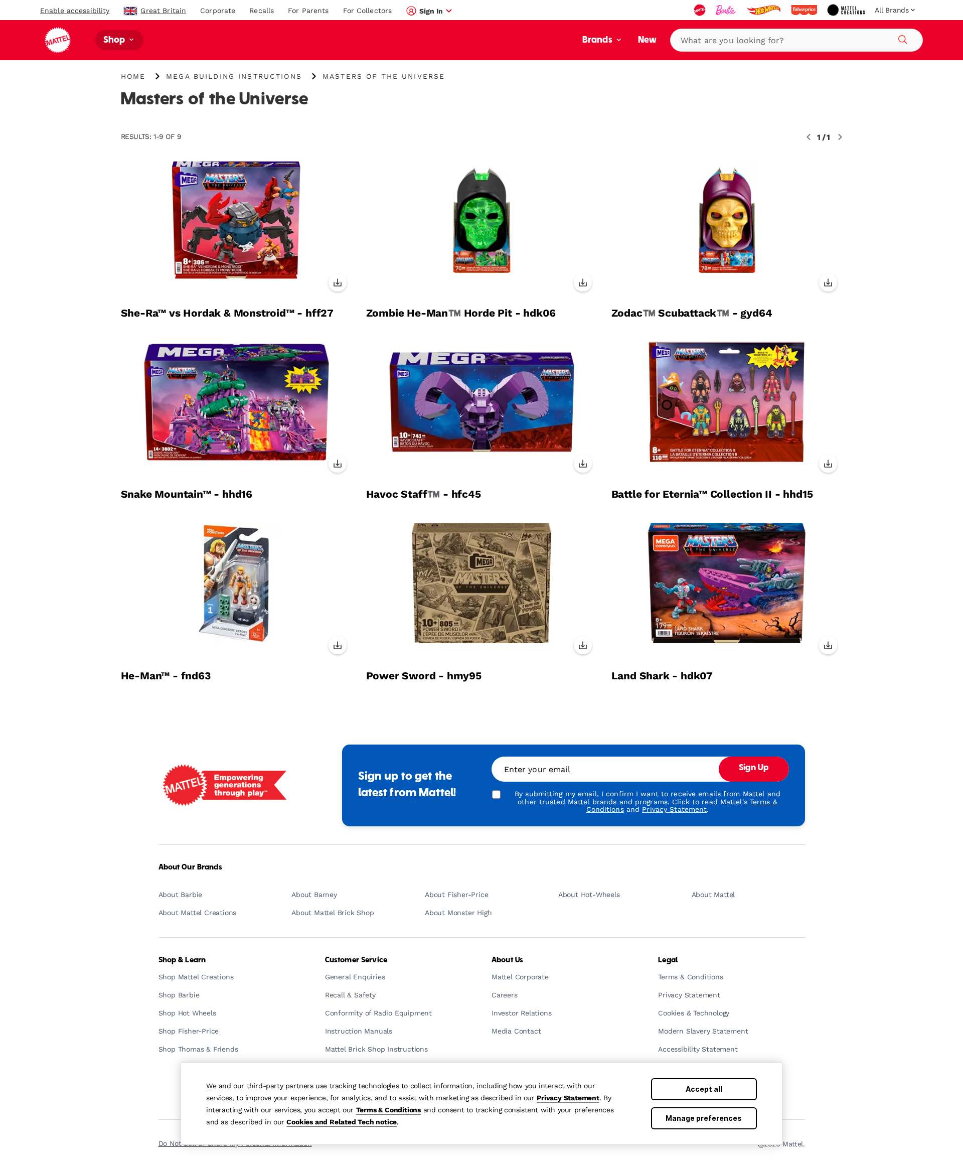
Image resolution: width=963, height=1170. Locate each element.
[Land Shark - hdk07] (727, 591)
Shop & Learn (182, 960)
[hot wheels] (764, 10)
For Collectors (367, 11)
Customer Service (356, 960)
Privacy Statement (568, 1098)
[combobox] (796, 40)
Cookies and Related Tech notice (341, 1122)
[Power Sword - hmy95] (481, 591)
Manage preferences (704, 1118)
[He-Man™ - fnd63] (236, 591)
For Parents (308, 11)
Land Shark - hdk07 (662, 676)
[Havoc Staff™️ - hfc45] (481, 410)
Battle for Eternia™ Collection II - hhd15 (712, 494)
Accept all (704, 1089)
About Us (507, 960)
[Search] (901, 38)
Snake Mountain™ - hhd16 (186, 494)
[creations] (847, 10)
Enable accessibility (74, 11)
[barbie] (727, 10)
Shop (115, 40)
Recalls (261, 11)
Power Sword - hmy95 (424, 676)
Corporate (217, 11)
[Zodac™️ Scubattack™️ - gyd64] (727, 229)
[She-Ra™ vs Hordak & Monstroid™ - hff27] (236, 229)
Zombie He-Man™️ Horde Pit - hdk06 (461, 313)
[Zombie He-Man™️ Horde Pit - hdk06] (481, 229)
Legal (668, 960)
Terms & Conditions (388, 1110)
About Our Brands (190, 867)
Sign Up (754, 768)
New (647, 40)
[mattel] (701, 10)
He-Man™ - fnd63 (166, 676)
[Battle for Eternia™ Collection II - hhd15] (727, 410)
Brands (598, 40)
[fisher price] (805, 10)
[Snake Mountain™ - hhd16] (236, 410)
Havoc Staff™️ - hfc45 (423, 494)
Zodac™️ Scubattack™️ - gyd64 (691, 313)
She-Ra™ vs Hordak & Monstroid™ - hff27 (227, 313)
